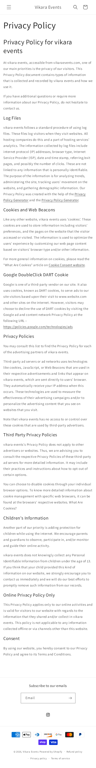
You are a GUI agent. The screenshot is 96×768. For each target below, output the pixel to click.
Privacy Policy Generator (60, 200)
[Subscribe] (70, 698)
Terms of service (60, 758)
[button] (9, 7)
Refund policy (74, 751)
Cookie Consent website (67, 265)
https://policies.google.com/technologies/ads (38, 327)
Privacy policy (38, 758)
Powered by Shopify (51, 751)
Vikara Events (31, 751)
